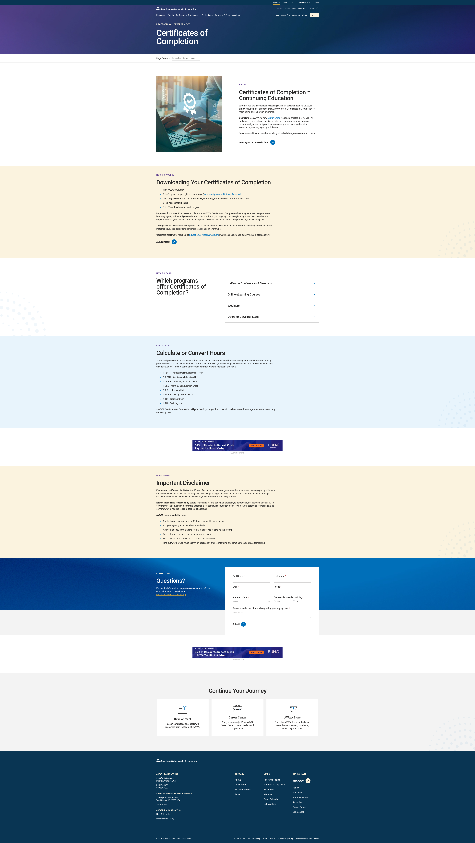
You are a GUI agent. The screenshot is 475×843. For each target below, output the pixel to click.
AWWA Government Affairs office (174, 793)
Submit (236, 624)
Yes (278, 601)
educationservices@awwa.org (171, 594)
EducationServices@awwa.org (204, 235)
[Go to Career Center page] (237, 717)
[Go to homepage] (176, 760)
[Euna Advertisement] (237, 445)
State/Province (241, 597)
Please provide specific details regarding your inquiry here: (261, 608)
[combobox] (186, 58)
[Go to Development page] (183, 717)
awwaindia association (168, 810)
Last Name (280, 576)
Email (236, 586)
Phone (277, 586)
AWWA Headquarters (167, 774)
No (297, 601)
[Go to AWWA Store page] (292, 717)
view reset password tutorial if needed (222, 194)
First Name (239, 576)
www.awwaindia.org (165, 818)
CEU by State (274, 118)
